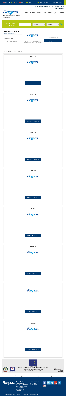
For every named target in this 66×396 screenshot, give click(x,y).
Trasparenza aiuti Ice (54, 376)
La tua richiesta (57, 2)
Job (55, 13)
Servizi (50, 13)
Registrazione (44, 2)
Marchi (39, 13)
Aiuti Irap (20, 376)
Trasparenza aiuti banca (42, 376)
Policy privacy (33, 383)
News (44, 13)
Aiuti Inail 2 (14, 376)
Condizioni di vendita (35, 381)
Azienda (27, 13)
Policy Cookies (33, 384)
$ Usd (30, 2)
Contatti (61, 13)
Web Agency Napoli (34, 394)
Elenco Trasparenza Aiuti (29, 376)
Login (38, 2)
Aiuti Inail (8, 376)
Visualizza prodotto (33, 83)
